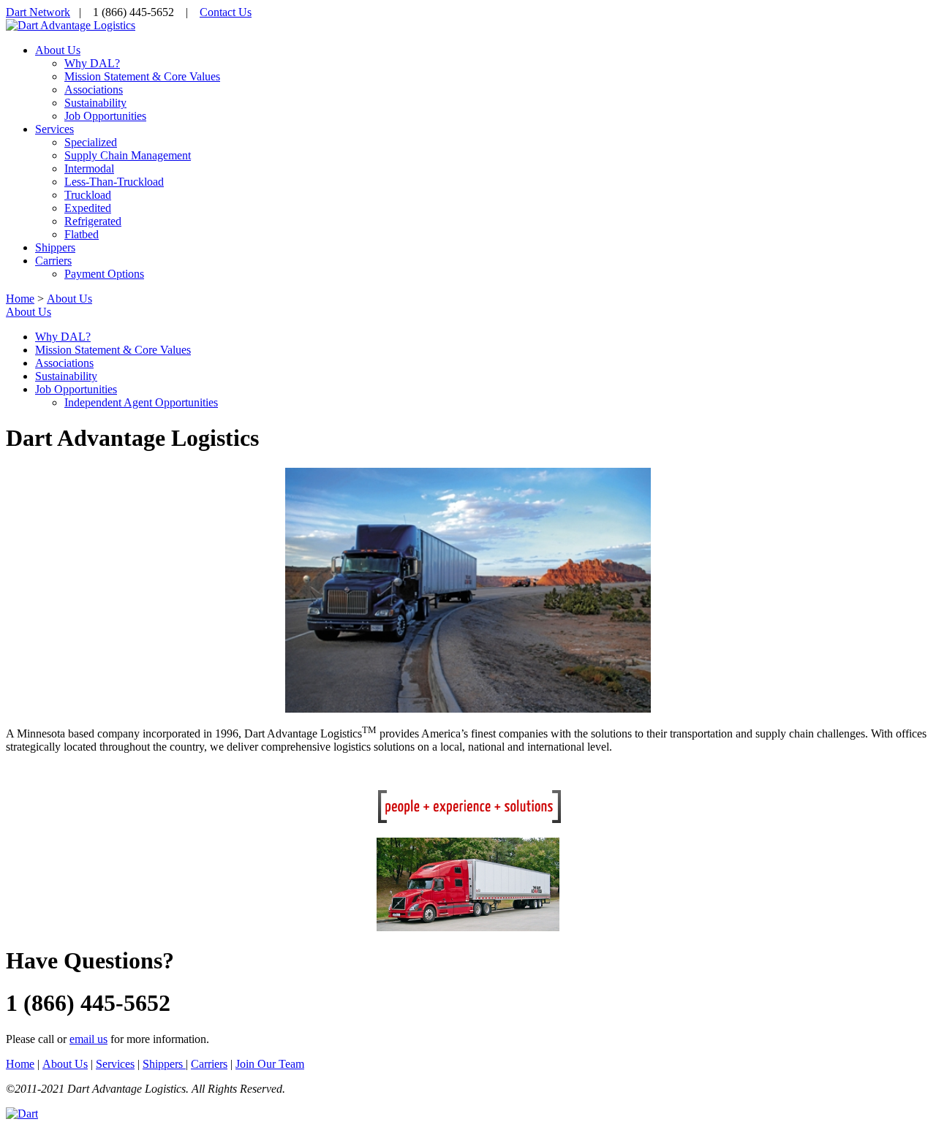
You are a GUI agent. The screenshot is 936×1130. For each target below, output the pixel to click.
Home (20, 298)
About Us (28, 312)
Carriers (209, 1064)
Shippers (164, 1064)
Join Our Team (269, 1064)
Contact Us (226, 12)
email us (88, 1039)
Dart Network (38, 12)
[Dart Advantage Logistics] (70, 25)
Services (115, 1064)
